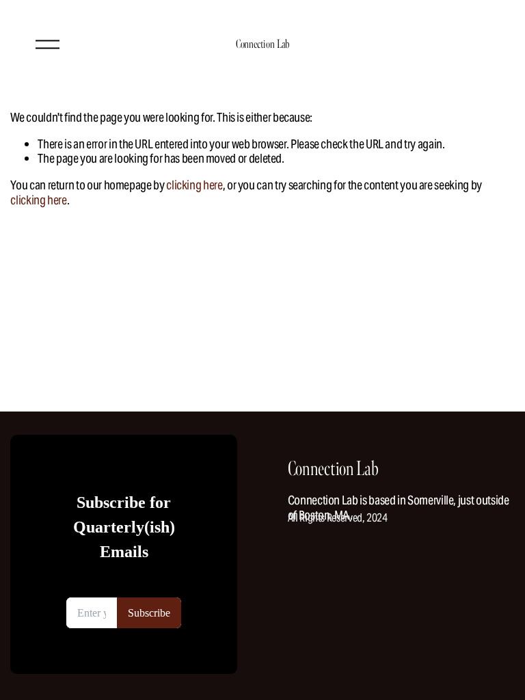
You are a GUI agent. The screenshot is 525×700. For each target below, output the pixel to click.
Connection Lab (263, 44)
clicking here (194, 185)
